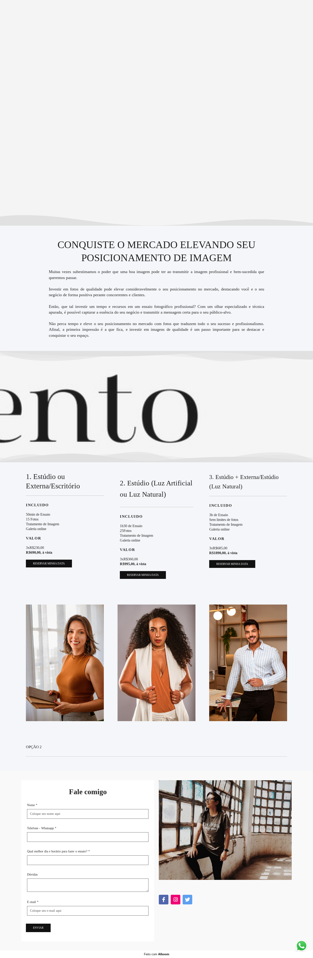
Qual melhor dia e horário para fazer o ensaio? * (58, 851)
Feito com (156, 954)
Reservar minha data (49, 563)
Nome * (32, 805)
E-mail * (32, 902)
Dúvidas (32, 874)
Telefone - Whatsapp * (41, 828)
